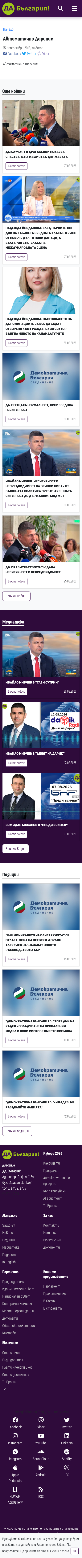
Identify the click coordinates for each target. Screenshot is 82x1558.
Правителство (54, 1293)
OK (74, 1551)
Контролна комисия (17, 1303)
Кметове (9, 1333)
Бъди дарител (12, 1360)
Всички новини (16, 596)
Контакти (51, 1225)
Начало (8, 29)
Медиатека (13, 622)
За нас (48, 1215)
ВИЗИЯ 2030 (52, 1240)
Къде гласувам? (54, 1191)
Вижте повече (16, 166)
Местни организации (18, 1311)
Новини (7, 1232)
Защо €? (8, 1225)
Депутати (10, 1318)
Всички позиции (17, 1131)
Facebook (14, 53)
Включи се (10, 1342)
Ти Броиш (50, 1205)
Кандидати (51, 1163)
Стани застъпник (15, 1374)
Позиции (10, 875)
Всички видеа (16, 848)
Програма (50, 1170)
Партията (10, 1271)
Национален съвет (16, 1296)
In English (9, 1262)
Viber (45, 53)
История (49, 1232)
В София (49, 1301)
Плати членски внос (17, 1367)
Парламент (51, 1286)
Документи (51, 1247)
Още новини (13, 92)
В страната (52, 1308)
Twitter (31, 53)
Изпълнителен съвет (18, 1289)
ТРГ (4, 1389)
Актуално (9, 1215)
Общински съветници (18, 1325)
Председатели (13, 1281)
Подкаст (9, 1254)
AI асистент (52, 1198)
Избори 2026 (52, 1153)
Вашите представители (55, 1274)
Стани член (11, 1352)
